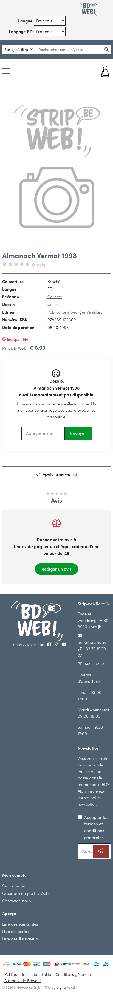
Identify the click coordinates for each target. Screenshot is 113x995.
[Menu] (6, 71)
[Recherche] (108, 49)
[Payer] (102, 71)
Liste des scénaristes (20, 924)
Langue (25, 21)
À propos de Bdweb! (22, 980)
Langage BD (21, 31)
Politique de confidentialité (27, 974)
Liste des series (15, 931)
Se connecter (14, 886)
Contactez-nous (16, 900)
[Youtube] (64, 644)
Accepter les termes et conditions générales (96, 827)
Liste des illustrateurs (20, 939)
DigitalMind (65, 987)
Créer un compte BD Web (25, 893)
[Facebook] (49, 644)
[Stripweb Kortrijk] (88, 9)
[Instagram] (57, 644)
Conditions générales (73, 974)
